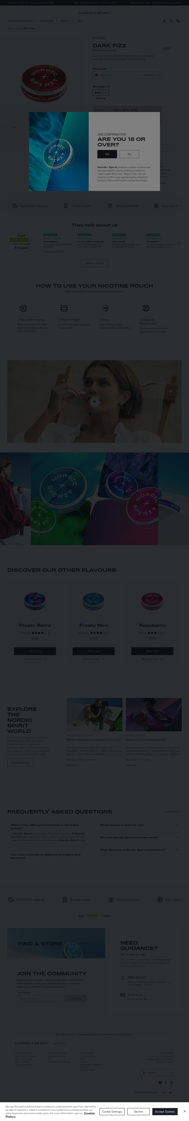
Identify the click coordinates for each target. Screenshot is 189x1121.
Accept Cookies (165, 1111)
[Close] (185, 1111)
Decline (138, 1111)
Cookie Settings (112, 1111)
